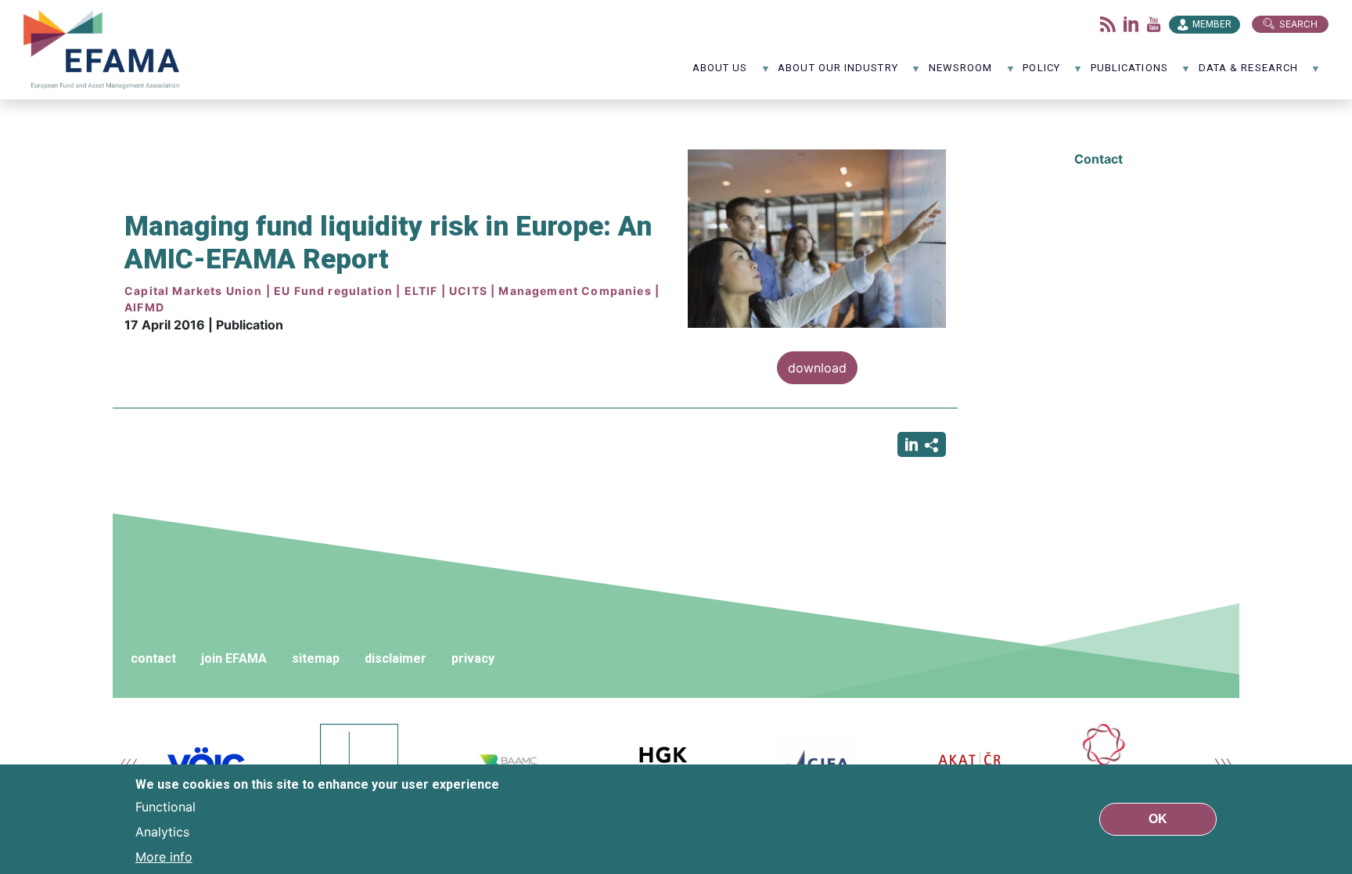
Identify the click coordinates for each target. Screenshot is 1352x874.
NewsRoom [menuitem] (961, 73)
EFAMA (104, 49)
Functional (165, 807)
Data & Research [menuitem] (1248, 73)
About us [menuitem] (720, 73)
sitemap (316, 658)
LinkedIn (1131, 24)
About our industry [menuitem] (837, 73)
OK (1158, 818)
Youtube (1154, 24)
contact (153, 658)
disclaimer (395, 658)
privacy (472, 658)
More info (163, 857)
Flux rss (1108, 24)
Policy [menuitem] (1041, 73)
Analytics (162, 832)
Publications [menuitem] (1129, 73)
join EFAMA (234, 658)
